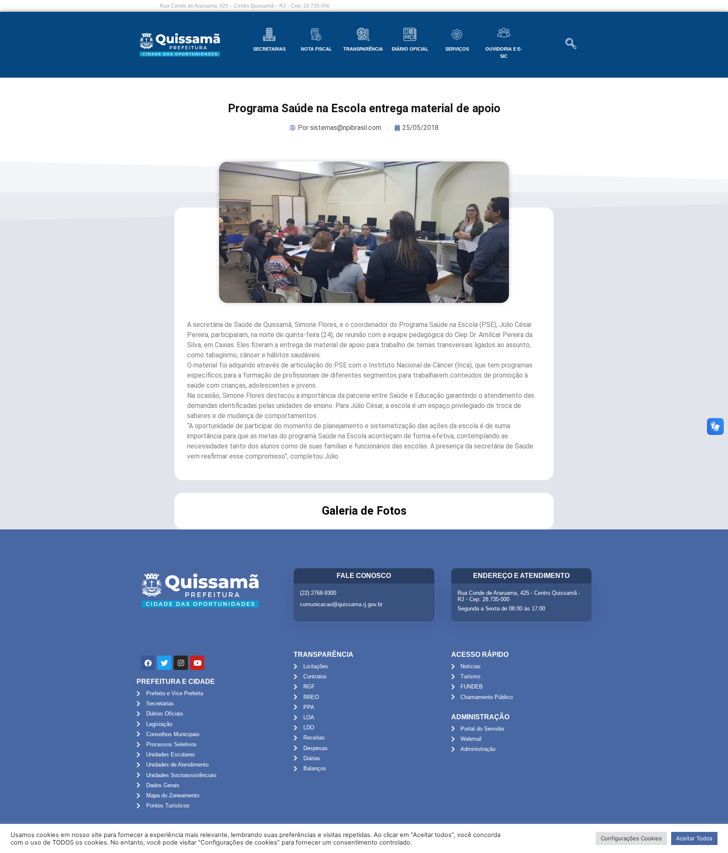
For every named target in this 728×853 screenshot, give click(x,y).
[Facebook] (148, 663)
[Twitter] (164, 663)
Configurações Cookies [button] (631, 838)
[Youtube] (197, 663)
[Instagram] (181, 663)
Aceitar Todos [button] (694, 838)
